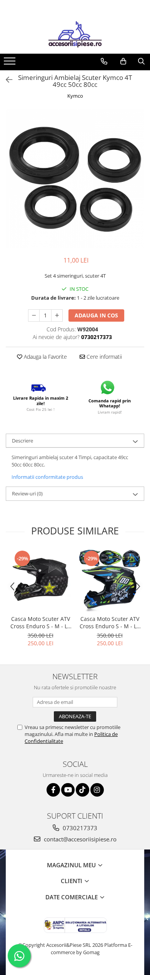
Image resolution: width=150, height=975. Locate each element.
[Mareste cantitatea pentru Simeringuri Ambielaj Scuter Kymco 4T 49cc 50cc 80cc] (57, 315)
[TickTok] (82, 790)
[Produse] (10, 63)
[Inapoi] (6, 80)
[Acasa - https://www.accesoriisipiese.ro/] (75, 34)
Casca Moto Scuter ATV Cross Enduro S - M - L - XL (40, 622)
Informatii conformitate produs (47, 476)
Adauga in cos (96, 315)
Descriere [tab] (22, 440)
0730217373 (79, 828)
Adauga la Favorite (44, 356)
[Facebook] (53, 790)
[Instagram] (97, 790)
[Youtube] (68, 790)
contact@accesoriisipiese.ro (79, 839)
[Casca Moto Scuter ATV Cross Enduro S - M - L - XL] (40, 580)
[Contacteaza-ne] (104, 61)
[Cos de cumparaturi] (123, 61)
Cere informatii (103, 356)
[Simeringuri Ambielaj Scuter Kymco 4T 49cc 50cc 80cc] (75, 178)
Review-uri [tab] (27, 493)
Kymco (75, 95)
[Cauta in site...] (141, 61)
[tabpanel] (75, 178)
